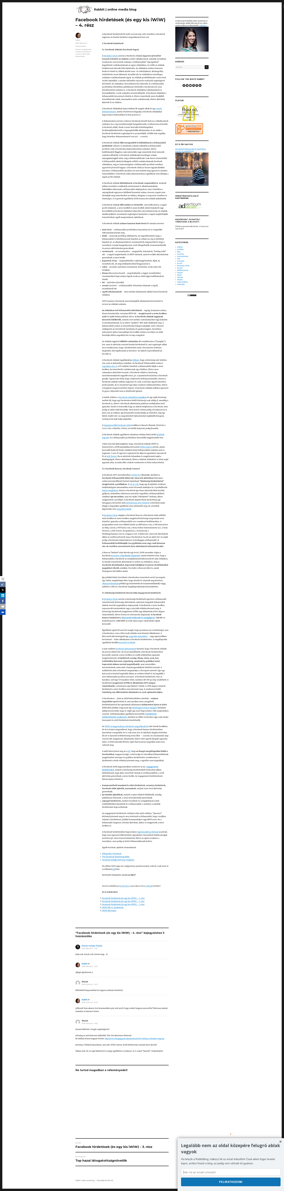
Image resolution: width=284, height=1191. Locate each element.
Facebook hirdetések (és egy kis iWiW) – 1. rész (123, 901)
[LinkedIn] (3, 595)
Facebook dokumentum (125, 649)
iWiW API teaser (109, 910)
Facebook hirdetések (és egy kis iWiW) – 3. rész (123, 904)
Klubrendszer (146, 447)
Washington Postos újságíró (144, 708)
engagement (86, 49)
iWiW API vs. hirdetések (112, 907)
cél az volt (134, 484)
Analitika (180, 249)
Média (179, 275)
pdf (114, 869)
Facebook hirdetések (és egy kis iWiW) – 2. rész (123, 898)
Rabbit (77, 40)
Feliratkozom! (231, 1182)
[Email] (3, 606)
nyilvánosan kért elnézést (137, 503)
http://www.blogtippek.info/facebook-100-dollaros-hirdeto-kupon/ (134, 1038)
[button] (231, 1148)
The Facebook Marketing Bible (115, 857)
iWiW (84, 54)
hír (129, 751)
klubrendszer (80, 56)
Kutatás (180, 273)
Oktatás (180, 280)
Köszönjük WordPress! (105, 1180)
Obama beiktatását (110, 583)
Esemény (180, 254)
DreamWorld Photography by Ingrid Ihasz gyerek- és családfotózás (190, 150)
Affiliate (180, 247)
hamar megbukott (110, 490)
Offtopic (180, 277)
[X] (3, 590)
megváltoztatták (124, 509)
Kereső (179, 263)
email (150, 886)
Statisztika (181, 284)
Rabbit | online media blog (85, 1180)
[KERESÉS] (207, 67)
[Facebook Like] (3, 584)
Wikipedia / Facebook (111, 854)
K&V (178, 259)
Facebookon (124, 886)
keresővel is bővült (126, 642)
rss (146, 886)
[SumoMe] (3, 612)
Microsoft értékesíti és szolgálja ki (138, 618)
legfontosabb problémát (147, 832)
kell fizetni (112, 456)
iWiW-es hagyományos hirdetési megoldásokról (126, 726)
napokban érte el (109, 366)
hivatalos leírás (111, 56)
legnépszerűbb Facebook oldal (117, 425)
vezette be (135, 475)
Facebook (79, 52)
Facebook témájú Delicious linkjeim (118, 860)
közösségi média (183, 266)
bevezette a (125, 555)
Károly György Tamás (92, 946)
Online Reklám (80, 46)
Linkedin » (203, 25)
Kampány (180, 261)
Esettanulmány (182, 256)
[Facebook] (3, 601)
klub (88, 54)
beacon (78, 49)
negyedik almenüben (138, 636)
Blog (178, 252)
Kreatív (179, 268)
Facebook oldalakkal (133, 397)
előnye (136, 360)
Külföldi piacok (182, 270)
